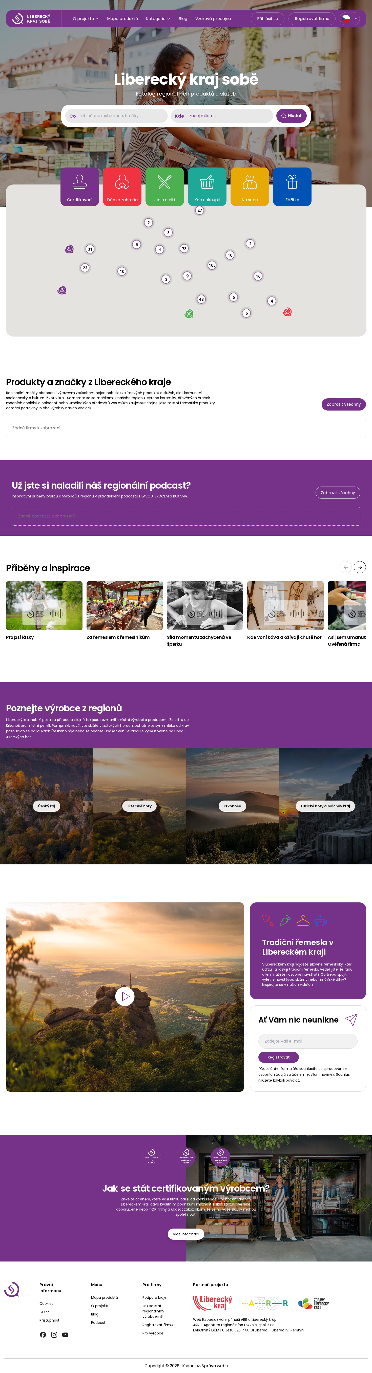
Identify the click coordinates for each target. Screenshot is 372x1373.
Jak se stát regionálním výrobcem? (153, 1311)
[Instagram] (54, 1334)
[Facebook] (43, 1334)
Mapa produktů (122, 19)
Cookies (46, 1303)
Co (72, 116)
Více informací (186, 1234)
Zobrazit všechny (344, 404)
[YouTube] (65, 1334)
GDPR (44, 1311)
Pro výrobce (152, 1333)
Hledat (295, 116)
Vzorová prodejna (213, 19)
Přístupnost (49, 1320)
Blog (183, 19)
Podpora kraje (154, 1297)
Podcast (98, 1322)
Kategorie (156, 19)
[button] (201, 293)
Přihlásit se (267, 19)
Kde (179, 116)
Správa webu (215, 1366)
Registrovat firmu (312, 19)
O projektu (83, 19)
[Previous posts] (346, 567)
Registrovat (278, 1057)
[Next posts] (360, 567)
